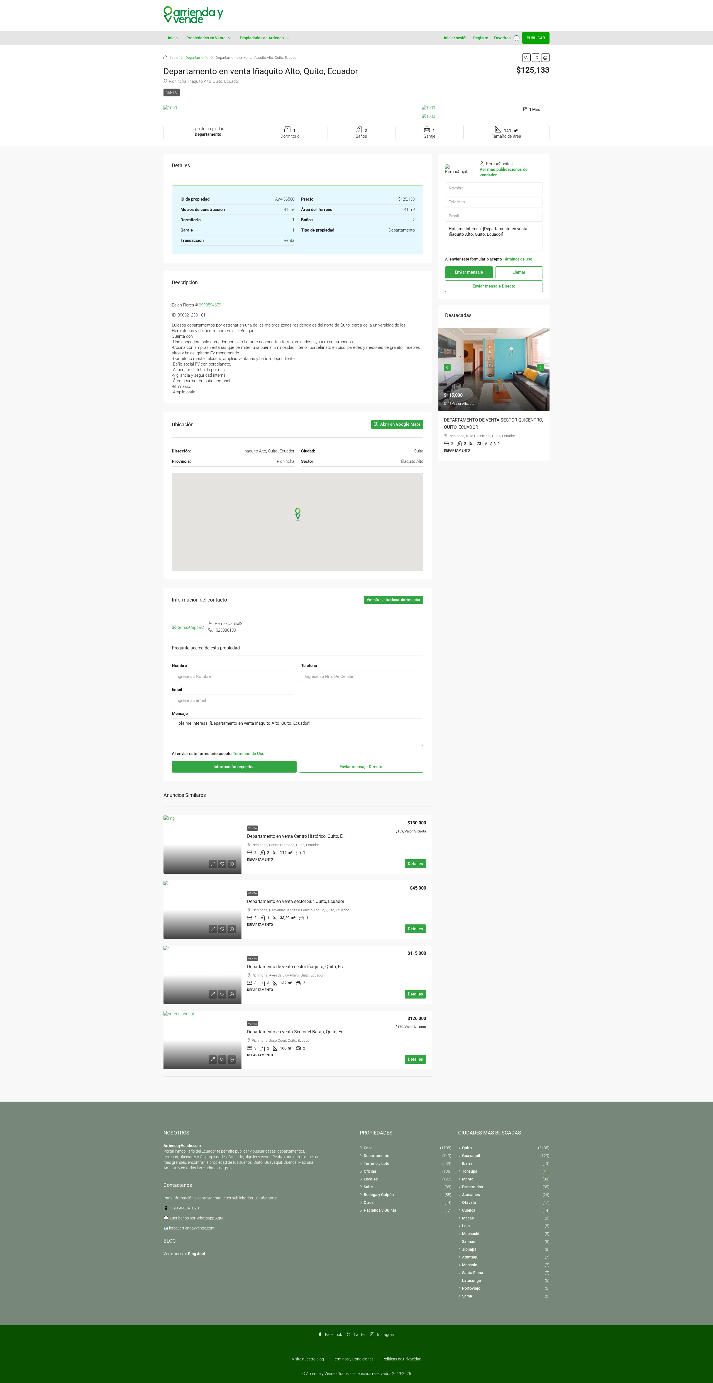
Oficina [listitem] (370, 1171)
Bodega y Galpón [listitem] (379, 1194)
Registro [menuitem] (480, 38)
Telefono (309, 665)
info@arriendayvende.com (191, 1228)
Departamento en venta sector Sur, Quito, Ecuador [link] (295, 901)
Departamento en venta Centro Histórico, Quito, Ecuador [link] (301, 836)
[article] (494, 394)
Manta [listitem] (467, 1179)
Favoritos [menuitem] (505, 38)
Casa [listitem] (368, 1148)
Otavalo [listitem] (469, 1202)
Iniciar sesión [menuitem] (456, 38)
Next (540, 367)
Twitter (359, 1334)
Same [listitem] (467, 1296)
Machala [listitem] (469, 1265)
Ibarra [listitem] (467, 1163)
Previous (447, 367)
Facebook (333, 1334)
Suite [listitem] (368, 1187)
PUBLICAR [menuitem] (536, 38)
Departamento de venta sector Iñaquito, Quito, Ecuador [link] (300, 966)
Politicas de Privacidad (401, 1359)
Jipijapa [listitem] (469, 1249)
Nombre (179, 665)
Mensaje (180, 713)
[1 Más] (486, 116)
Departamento (196, 57)
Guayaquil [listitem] (471, 1155)
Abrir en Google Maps (400, 424)
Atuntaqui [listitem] (471, 1257)
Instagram (385, 1334)
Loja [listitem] (466, 1226)
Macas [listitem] (468, 1218)
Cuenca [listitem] (468, 1210)
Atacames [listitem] (471, 1194)
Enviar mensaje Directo (361, 766)
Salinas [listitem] (468, 1241)
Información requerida (234, 766)
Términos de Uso (249, 753)
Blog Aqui (196, 1253)
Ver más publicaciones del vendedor (393, 600)
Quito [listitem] (467, 1148)
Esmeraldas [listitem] (472, 1187)
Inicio (173, 38)
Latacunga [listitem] (471, 1280)
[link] (202, 844)
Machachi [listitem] (470, 1233)
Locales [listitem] (371, 1179)
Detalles (415, 863)
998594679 (211, 305)
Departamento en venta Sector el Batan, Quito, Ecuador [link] (301, 1031)
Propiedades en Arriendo (262, 38)
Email (177, 689)
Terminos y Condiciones (353, 1359)
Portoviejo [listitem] (471, 1288)
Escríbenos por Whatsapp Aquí (196, 1218)
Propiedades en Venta (206, 38)
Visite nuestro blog (308, 1359)
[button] (526, 57)
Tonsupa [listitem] (469, 1171)
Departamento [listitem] (376, 1155)
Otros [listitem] (368, 1202)
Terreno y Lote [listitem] (376, 1163)
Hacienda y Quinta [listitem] (380, 1210)
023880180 (226, 630)
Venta (171, 92)
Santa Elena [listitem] (472, 1272)
